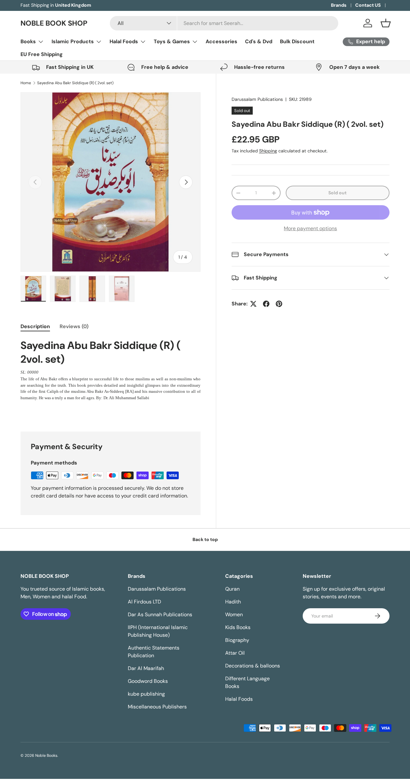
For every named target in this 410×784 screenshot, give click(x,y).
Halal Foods (124, 41)
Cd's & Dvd (258, 41)
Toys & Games (172, 41)
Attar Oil (235, 653)
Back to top (205, 539)
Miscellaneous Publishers (157, 706)
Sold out (337, 193)
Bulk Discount (297, 41)
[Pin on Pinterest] (279, 303)
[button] (386, 23)
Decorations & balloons (252, 665)
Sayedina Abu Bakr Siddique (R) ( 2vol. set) (75, 82)
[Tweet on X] (253, 303)
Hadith (233, 601)
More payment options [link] (310, 228)
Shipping (268, 151)
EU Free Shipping (41, 54)
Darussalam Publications (257, 99)
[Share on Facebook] (266, 303)
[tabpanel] (110, 370)
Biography (237, 640)
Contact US (368, 5)
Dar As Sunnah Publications (160, 614)
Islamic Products (73, 41)
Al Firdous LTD (144, 601)
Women (234, 614)
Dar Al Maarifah (146, 668)
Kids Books (237, 627)
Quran (232, 589)
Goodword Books (148, 681)
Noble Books (46, 755)
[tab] (35, 326)
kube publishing (146, 694)
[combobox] (224, 23)
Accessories (221, 41)
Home (25, 82)
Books (28, 41)
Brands (339, 5)
